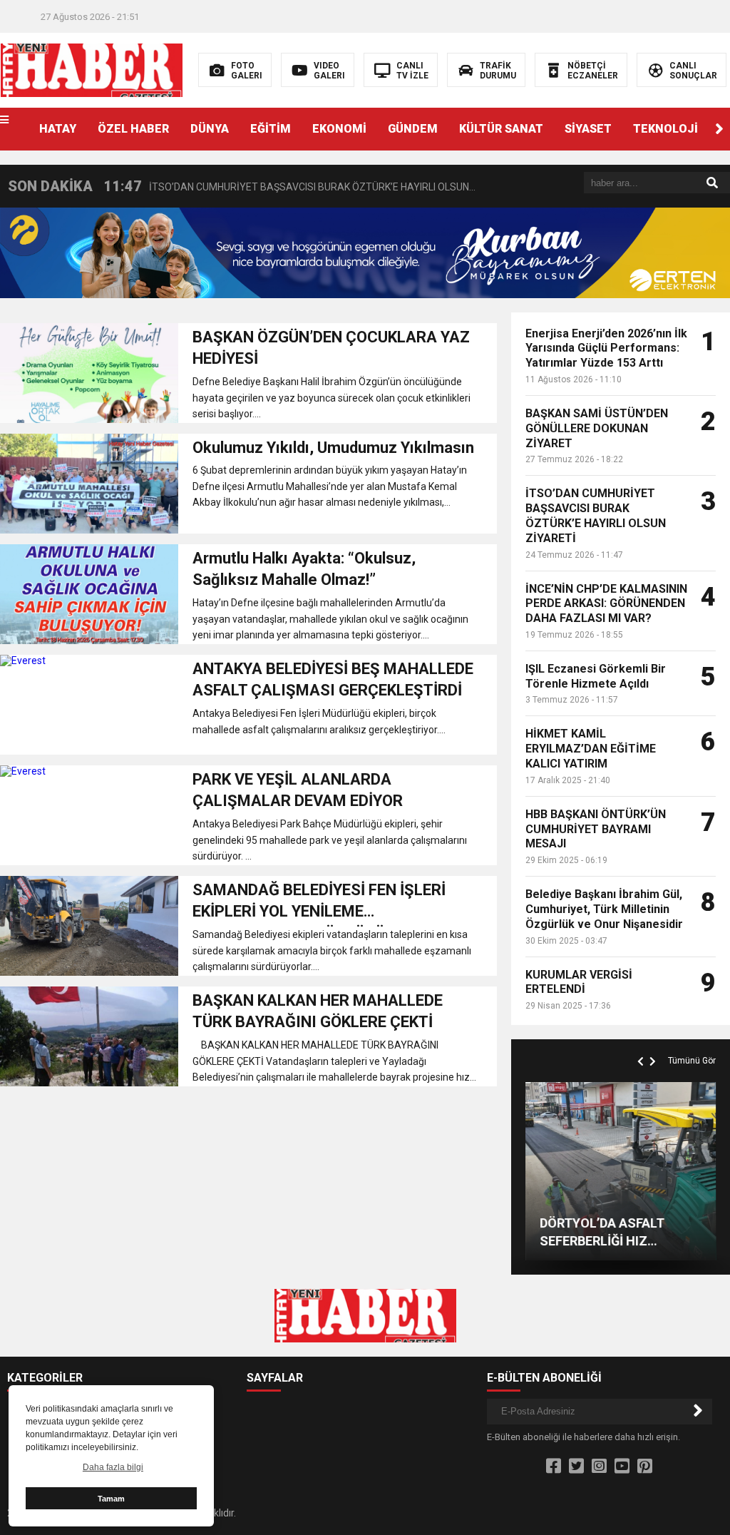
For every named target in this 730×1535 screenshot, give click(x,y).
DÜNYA (209, 129)
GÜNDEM (413, 129)
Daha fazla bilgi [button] (113, 1467)
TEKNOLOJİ (665, 129)
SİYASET (588, 129)
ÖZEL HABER (133, 129)
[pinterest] (644, 1467)
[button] (719, 129)
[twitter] (576, 1467)
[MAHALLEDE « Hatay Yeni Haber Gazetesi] (91, 69)
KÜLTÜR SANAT (501, 129)
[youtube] (622, 1467)
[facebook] (553, 1467)
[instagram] (599, 1467)
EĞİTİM (270, 129)
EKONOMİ (339, 129)
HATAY (57, 129)
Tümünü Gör (692, 1061)
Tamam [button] (111, 1498)
